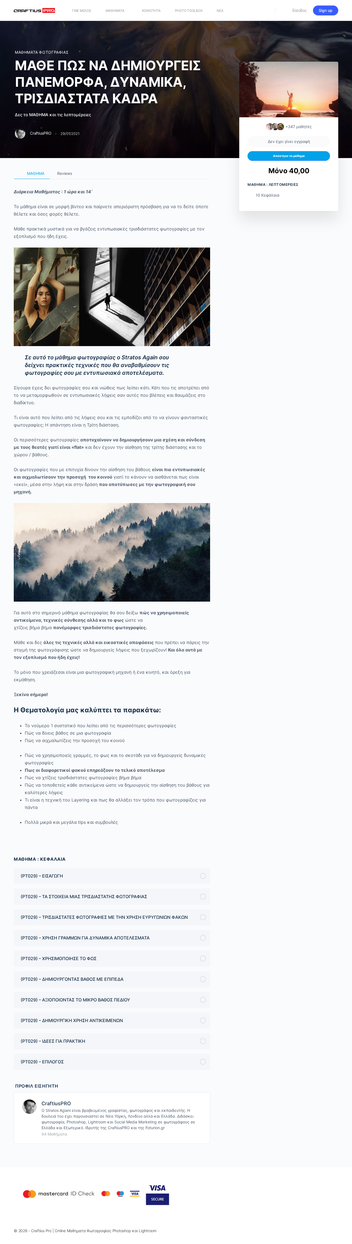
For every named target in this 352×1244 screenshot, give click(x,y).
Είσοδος (299, 10)
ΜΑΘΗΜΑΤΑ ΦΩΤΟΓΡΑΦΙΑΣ (41, 52)
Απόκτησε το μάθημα (289, 156)
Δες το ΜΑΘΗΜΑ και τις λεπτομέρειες (53, 114)
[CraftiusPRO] (29, 1106)
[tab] (32, 173)
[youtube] (335, 1230)
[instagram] (325, 1230)
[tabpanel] (112, 510)
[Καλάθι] (283, 10)
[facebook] (315, 1230)
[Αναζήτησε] (267, 10)
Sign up (325, 10)
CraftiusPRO (56, 1103)
